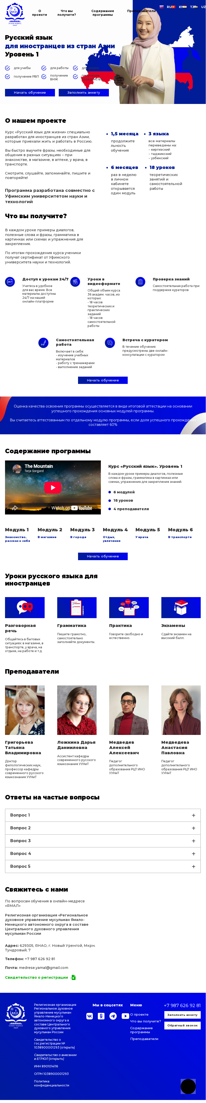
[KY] (175, 7)
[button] (36, 977)
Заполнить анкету (182, 1015)
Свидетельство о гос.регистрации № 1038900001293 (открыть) (54, 1043)
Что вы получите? (66, 13)
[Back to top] (188, 1086)
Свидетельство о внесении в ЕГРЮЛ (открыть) (55, 1057)
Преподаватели (141, 11)
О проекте (39, 13)
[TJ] (186, 7)
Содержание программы (102, 13)
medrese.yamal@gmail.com (43, 967)
